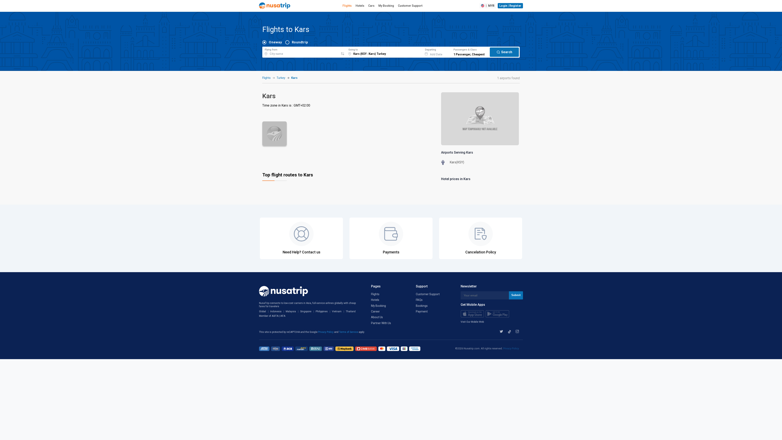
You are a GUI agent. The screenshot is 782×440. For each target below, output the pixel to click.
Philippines (322, 311)
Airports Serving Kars (457, 152)
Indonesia (275, 311)
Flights (347, 5)
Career (375, 311)
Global (262, 311)
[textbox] (300, 51)
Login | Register (510, 5)
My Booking (386, 5)
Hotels (360, 5)
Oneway (275, 42)
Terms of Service (349, 332)
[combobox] (300, 51)
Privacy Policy (326, 332)
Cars (371, 5)
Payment (422, 311)
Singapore (305, 311)
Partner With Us (381, 323)
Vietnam (337, 311)
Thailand (351, 311)
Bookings (422, 305)
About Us (377, 317)
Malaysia (291, 311)
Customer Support (410, 5)
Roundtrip (300, 42)
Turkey (281, 77)
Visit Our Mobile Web (472, 321)
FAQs (419, 299)
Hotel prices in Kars (455, 179)
